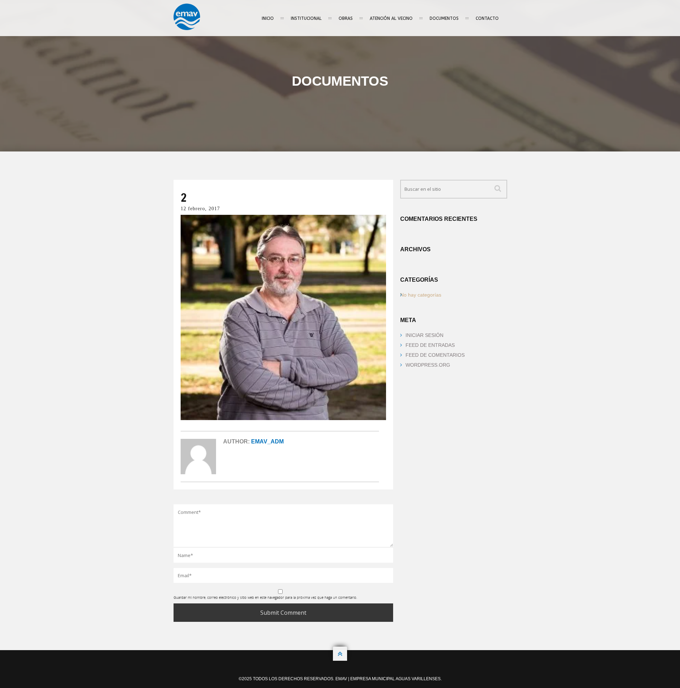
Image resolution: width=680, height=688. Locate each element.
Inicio (268, 18)
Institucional (306, 18)
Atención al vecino (391, 18)
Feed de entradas (430, 345)
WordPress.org (428, 365)
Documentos (444, 18)
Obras (346, 18)
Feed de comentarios (435, 355)
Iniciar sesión (424, 335)
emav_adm (267, 441)
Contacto (487, 18)
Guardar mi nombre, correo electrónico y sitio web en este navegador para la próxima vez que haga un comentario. (265, 597)
